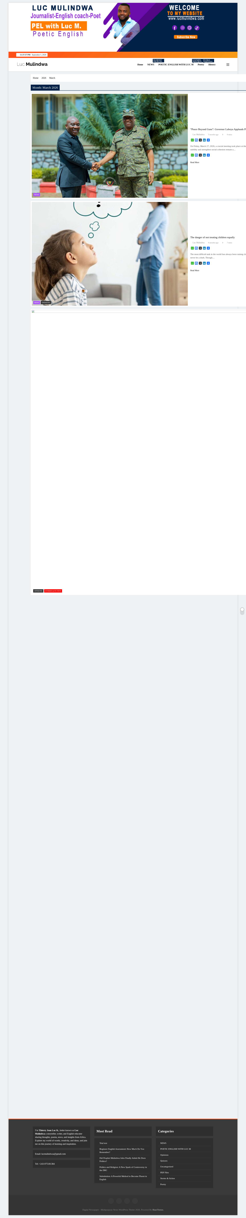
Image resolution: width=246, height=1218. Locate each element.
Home (140, 64)
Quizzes (163, 1161)
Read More (194, 162)
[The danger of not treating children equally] (110, 254)
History (212, 64)
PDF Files (164, 1172)
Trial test (103, 1143)
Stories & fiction (53, 591)
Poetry (202, 64)
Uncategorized (166, 1166)
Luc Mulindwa (198, 135)
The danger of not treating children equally (212, 237)
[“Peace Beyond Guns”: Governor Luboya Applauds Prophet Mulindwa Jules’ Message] (110, 146)
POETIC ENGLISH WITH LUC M (177, 64)
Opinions (46, 303)
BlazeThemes (157, 1210)
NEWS (151, 64)
